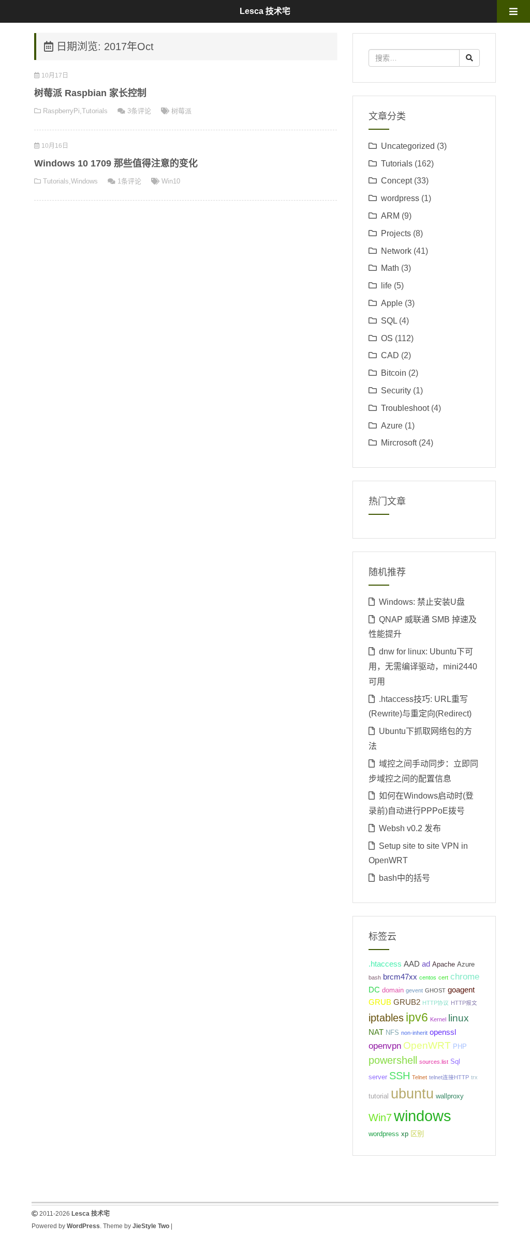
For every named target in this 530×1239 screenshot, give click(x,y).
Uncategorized (408, 146)
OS (387, 338)
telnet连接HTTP (449, 1077)
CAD (390, 355)
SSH (399, 1075)
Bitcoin (393, 373)
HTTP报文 (464, 1003)
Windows (84, 181)
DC (374, 989)
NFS (392, 1032)
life (386, 285)
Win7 (380, 1117)
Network (396, 251)
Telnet (419, 1077)
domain (393, 990)
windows (422, 1115)
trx (474, 1077)
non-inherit (414, 1033)
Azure (392, 425)
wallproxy (450, 1096)
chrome (464, 976)
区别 (417, 1134)
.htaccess (385, 963)
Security (396, 390)
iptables (386, 1017)
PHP (460, 1046)
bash (375, 977)
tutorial (379, 1096)
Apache (443, 964)
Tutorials (95, 111)
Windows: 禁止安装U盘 (422, 602)
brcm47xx (400, 976)
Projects (396, 233)
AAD (412, 963)
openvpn (385, 1046)
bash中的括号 (404, 878)
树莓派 (181, 111)
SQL (389, 320)
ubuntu (412, 1094)
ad (426, 963)
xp (404, 1134)
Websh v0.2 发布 (410, 828)
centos (427, 977)
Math (390, 268)
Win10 (170, 181)
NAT (376, 1032)
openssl (443, 1032)
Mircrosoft (399, 442)
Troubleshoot (405, 408)
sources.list (433, 1062)
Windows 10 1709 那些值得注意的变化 (116, 163)
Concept (396, 180)
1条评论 (129, 181)
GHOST (435, 990)
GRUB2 (406, 1002)
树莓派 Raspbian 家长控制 (90, 93)
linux (458, 1018)
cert (443, 977)
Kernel (438, 1019)
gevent (414, 990)
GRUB (380, 1002)
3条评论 (139, 111)
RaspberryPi (61, 111)
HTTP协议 (435, 1003)
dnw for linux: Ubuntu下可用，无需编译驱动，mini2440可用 (423, 666)
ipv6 (417, 1017)
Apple (392, 303)
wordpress (400, 198)
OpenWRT (427, 1045)
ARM (390, 215)
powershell (393, 1060)
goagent (461, 989)
